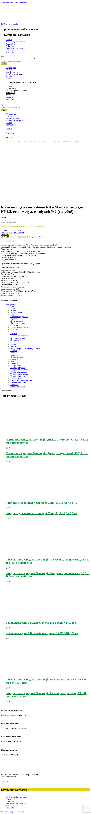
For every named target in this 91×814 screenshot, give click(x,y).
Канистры (14, 325)
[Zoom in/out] (9, 781)
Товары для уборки (18, 376)
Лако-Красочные (12, 72)
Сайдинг (9, 78)
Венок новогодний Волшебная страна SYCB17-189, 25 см (42, 622)
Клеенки (13, 334)
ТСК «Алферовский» (9, 24)
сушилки (14, 359)
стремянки (14, 355)
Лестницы (14, 340)
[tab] (48, 241)
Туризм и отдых (16, 378)
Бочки (12, 308)
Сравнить (5, 235)
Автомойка (10, 44)
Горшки (13, 319)
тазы (12, 361)
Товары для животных (19, 370)
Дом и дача (31, 237)
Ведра (12, 315)
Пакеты (13, 346)
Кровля (9, 76)
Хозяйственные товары (19, 383)
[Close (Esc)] (2, 781)
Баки (12, 306)
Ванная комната (16, 312)
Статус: (4, 222)
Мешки (13, 344)
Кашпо (13, 332)
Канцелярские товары (19, 327)
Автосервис (10, 95)
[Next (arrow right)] (4, 783)
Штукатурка (11, 68)
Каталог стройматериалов (16, 42)
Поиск (4, 63)
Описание (10, 241)
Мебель (40, 237)
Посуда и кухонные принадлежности (25, 349)
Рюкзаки (13, 351)
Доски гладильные (17, 323)
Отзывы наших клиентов (16, 48)
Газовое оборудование (19, 317)
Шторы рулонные (17, 387)
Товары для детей (17, 368)
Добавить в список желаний (12, 233)
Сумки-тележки (16, 357)
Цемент (9, 70)
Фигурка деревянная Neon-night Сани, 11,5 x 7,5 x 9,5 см (41, 502)
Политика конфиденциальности (14, 2)
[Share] (4, 781)
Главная (9, 40)
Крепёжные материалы (15, 74)
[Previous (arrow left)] (2, 783)
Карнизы (14, 329)
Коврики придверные (19, 336)
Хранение (14, 385)
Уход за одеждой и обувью (21, 380)
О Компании (11, 46)
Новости (9, 50)
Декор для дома (16, 321)
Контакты (10, 52)
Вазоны (13, 310)
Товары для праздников (20, 374)
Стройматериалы (14, 82)
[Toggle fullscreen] (7, 781)
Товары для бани (17, 366)
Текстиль (14, 363)
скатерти (14, 353)
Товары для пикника (18, 372)
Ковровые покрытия (18, 338)
